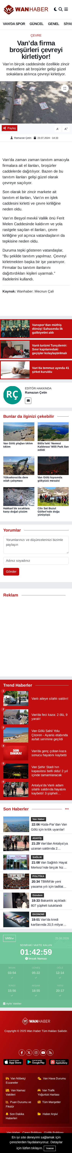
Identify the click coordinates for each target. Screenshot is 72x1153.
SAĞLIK (37, 857)
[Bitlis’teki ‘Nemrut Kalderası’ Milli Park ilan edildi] (53, 431)
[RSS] (50, 1052)
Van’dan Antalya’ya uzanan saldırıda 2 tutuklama (49, 846)
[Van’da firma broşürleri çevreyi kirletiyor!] (36, 102)
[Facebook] (22, 1052)
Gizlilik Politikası (54, 1132)
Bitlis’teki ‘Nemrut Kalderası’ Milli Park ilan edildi (53, 446)
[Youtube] (43, 1052)
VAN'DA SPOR (14, 24)
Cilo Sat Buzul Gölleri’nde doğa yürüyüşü (49, 511)
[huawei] (59, 1063)
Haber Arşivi (50, 1114)
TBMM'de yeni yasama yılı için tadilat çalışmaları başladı (47, 884)
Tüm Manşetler (51, 1102)
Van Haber (38, 819)
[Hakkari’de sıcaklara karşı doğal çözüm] (18, 496)
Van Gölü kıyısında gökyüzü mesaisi (50, 479)
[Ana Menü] (66, 9)
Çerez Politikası (32, 1132)
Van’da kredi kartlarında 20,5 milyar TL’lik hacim (47, 922)
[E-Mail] (28, 401)
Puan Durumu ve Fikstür (18, 1104)
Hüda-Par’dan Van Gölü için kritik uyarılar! (49, 827)
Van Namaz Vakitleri (16, 1092)
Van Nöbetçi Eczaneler (16, 1080)
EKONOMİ (38, 914)
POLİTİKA (38, 876)
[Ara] (61, 9)
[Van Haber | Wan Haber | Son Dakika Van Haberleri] (26, 9)
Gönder (11, 571)
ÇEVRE (36, 35)
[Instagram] (36, 1052)
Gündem (37, 895)
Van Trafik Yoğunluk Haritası (48, 1092)
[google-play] (36, 1063)
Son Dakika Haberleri (15, 1116)
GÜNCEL (36, 24)
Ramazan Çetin (22, 137)
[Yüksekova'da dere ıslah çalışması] (18, 465)
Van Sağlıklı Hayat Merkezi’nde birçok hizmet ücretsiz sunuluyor (50, 865)
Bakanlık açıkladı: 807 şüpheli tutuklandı (48, 903)
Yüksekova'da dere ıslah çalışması (15, 479)
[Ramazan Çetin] (12, 395)
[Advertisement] (36, 637)
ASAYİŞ (37, 838)
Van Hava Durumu (54, 1078)
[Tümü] (67, 809)
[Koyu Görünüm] (55, 9)
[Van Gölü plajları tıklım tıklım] (18, 431)
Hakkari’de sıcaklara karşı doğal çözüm (16, 510)
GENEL (53, 24)
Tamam (50, 1148)
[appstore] (13, 1063)
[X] (29, 1052)
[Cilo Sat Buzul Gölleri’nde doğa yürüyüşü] (53, 496)
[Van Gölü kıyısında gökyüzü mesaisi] (53, 465)
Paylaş (11, 128)
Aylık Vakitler (14, 1003)
